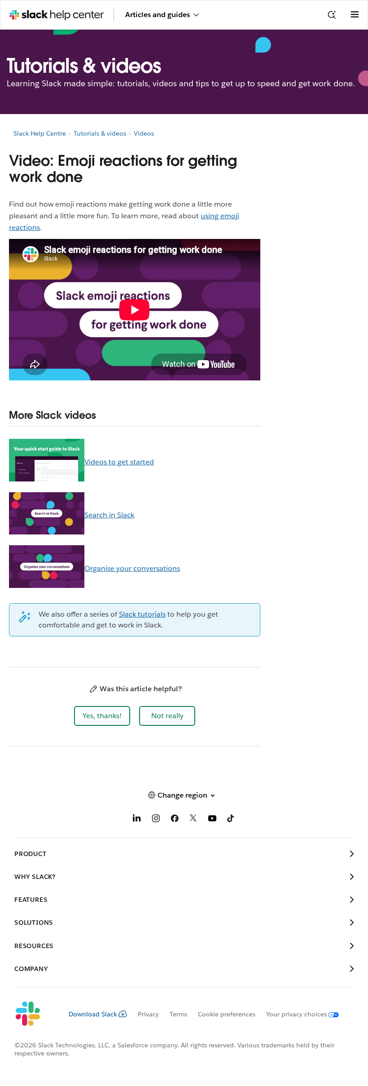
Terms (178, 1014)
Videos (144, 133)
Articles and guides (157, 14)
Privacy (148, 1014)
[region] (103, 515)
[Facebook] (175, 820)
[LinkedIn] (137, 820)
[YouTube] (212, 820)
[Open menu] (354, 14)
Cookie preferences (226, 1014)
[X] (193, 820)
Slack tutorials (142, 614)
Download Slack (93, 1014)
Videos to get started (119, 462)
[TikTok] (231, 820)
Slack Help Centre (39, 133)
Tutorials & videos (100, 133)
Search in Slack (109, 515)
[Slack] (34, 1014)
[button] (102, 716)
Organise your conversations (132, 568)
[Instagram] (156, 820)
